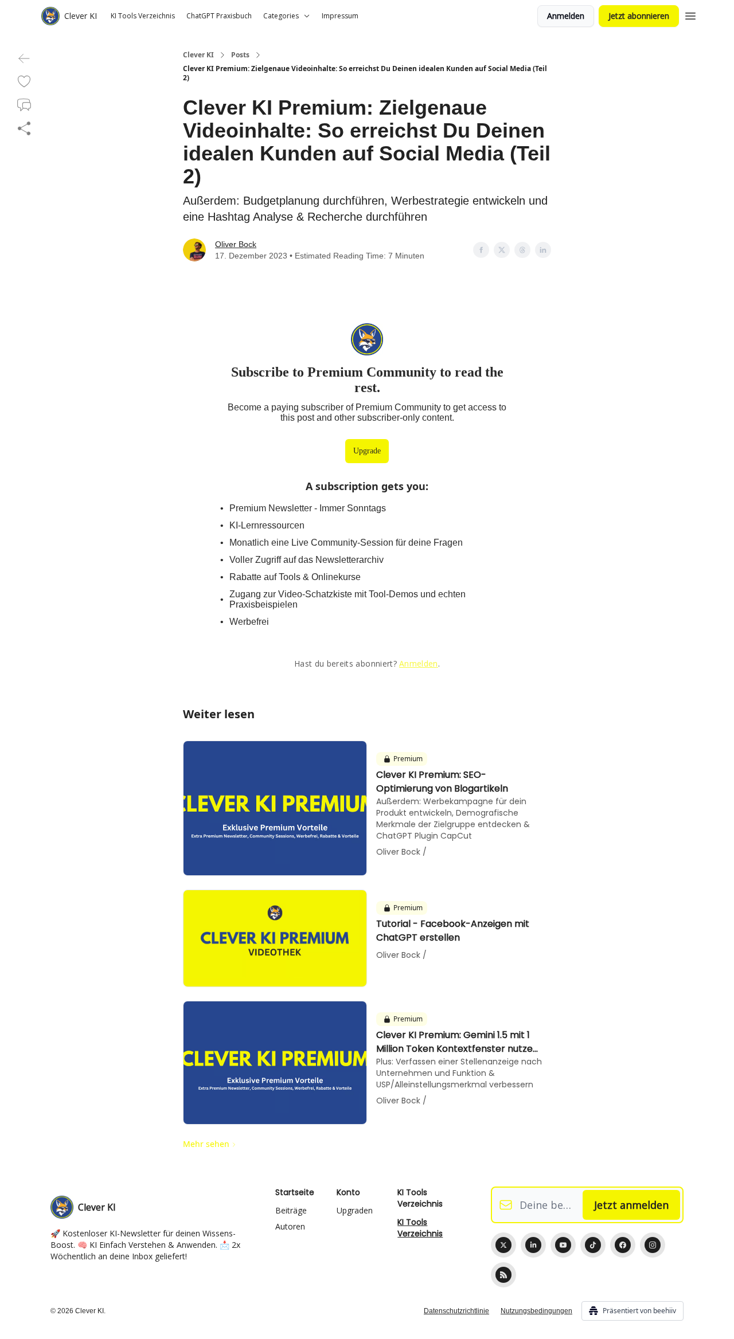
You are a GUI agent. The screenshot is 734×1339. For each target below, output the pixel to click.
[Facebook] (622, 1245)
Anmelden (565, 15)
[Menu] (690, 14)
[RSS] (503, 1274)
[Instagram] (652, 1245)
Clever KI (198, 55)
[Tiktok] (593, 1245)
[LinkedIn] (533, 1245)
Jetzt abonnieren (638, 15)
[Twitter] (503, 1245)
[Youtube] (563, 1245)
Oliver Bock (235, 244)
